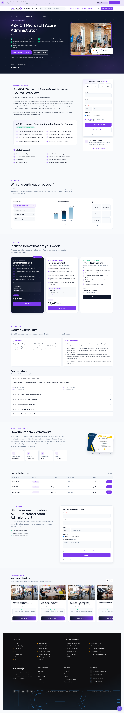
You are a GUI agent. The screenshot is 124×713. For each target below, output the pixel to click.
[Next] (111, 580)
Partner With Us (68, 682)
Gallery (66, 676)
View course (23, 618)
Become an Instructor (70, 679)
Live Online (41, 671)
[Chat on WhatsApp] (95, 8)
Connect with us (97, 681)
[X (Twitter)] (18, 691)
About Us (66, 671)
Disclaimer (69, 691)
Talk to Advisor (41, 52)
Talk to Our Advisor (99, 125)
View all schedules (18, 290)
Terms (107, 118)
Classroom (41, 674)
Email (86, 99)
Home (12, 17)
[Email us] (98, 8)
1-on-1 (40, 679)
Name (87, 92)
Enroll (109, 481)
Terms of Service (52, 691)
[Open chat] (119, 708)
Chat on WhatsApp (98, 678)
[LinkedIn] (14, 691)
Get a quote (39, 57)
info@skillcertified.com (99, 671)
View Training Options (20, 52)
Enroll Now (27, 304)
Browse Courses (30, 8)
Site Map (75, 691)
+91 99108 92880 (98, 674)
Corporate (41, 682)
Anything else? (69, 539)
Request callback (107, 8)
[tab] (24, 205)
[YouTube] (31, 691)
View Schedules (98, 130)
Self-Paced (41, 676)
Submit (86, 555)
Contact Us (96, 297)
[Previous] (107, 580)
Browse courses (114, 3)
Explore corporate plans (98, 148)
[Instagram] (27, 691)
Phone (87, 106)
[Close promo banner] (122, 3)
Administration (20, 17)
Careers (66, 674)
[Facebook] (23, 691)
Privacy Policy (88, 119)
